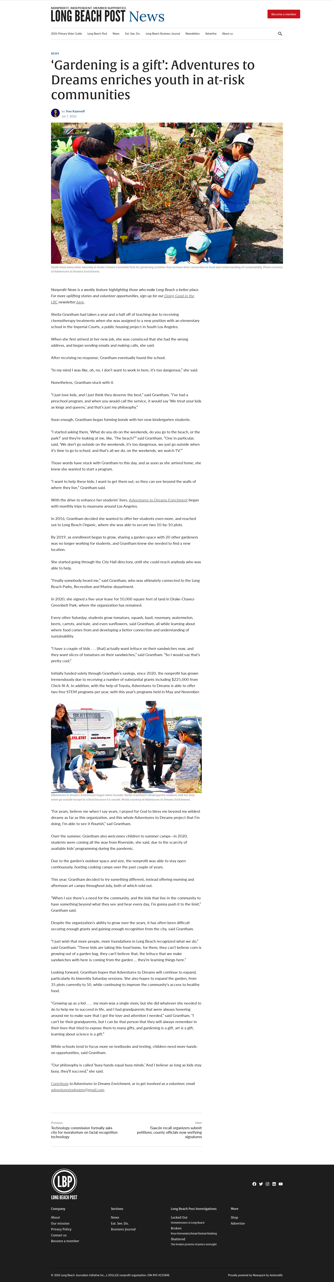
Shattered (194, 1241)
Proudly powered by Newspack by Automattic (255, 1275)
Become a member (283, 14)
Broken (194, 1231)
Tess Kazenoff (75, 111)
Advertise (210, 33)
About (55, 1218)
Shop (234, 1218)
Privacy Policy (61, 1229)
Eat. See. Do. (132, 33)
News (116, 33)
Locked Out (187, 1220)
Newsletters (193, 33)
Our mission (60, 1224)
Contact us (59, 1235)
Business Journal (123, 1229)
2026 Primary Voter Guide (66, 33)
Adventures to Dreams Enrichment (158, 500)
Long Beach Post (97, 33)
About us (227, 33)
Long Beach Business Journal (163, 33)
